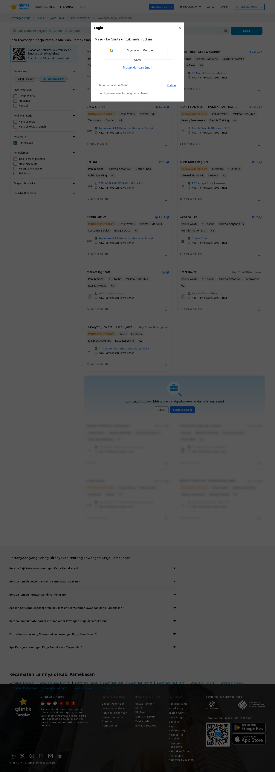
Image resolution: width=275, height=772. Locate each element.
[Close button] (179, 28)
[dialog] (137, 62)
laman (136, 93)
